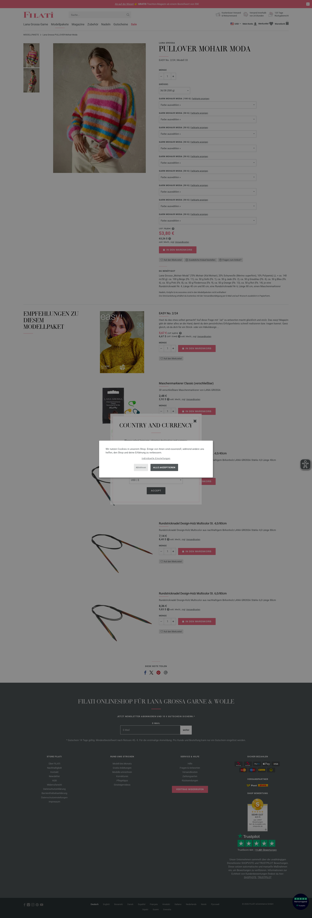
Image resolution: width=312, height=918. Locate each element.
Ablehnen (141, 467)
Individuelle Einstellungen (156, 458)
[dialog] (156, 459)
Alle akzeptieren (164, 467)
